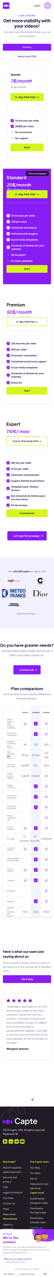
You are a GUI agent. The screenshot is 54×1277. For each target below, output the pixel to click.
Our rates (8, 1197)
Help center (9, 1214)
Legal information (12, 1192)
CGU (5, 1187)
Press (6, 1208)
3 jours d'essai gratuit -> (27, 441)
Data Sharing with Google (15, 1262)
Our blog (35, 1167)
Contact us (9, 1203)
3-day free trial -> (27, 97)
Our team (35, 1173)
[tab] (27, 47)
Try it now (27, 979)
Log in (37, 5)
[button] (47, 5)
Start (27, 147)
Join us (33, 1178)
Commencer (27, 513)
